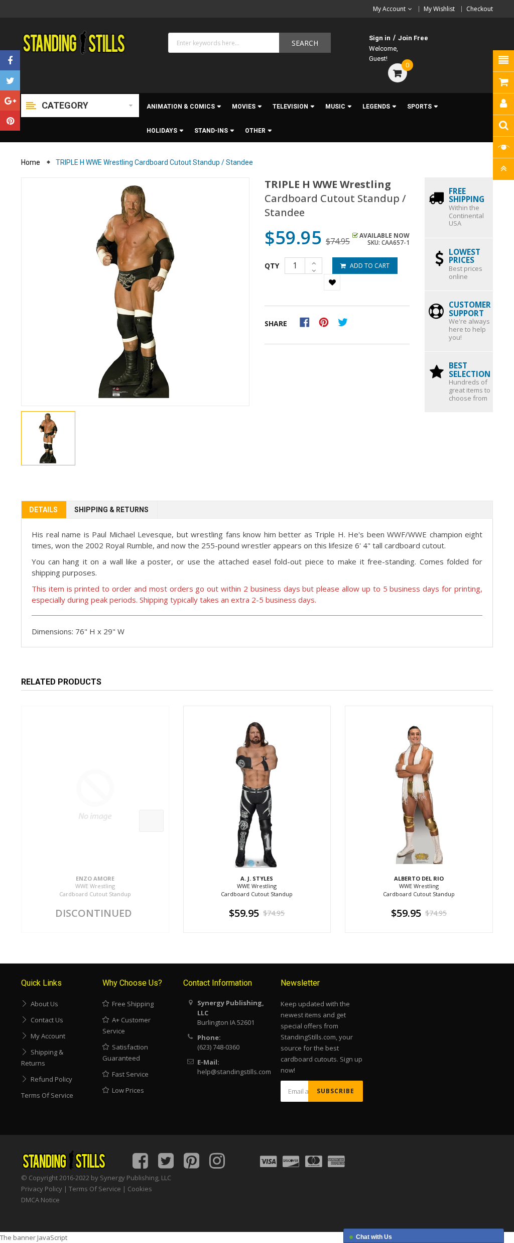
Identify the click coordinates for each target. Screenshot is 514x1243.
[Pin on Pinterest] (327, 321)
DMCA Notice (40, 1199)
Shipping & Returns (111, 509)
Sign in (380, 38)
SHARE (276, 323)
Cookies (139, 1188)
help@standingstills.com (234, 1071)
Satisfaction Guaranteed (125, 1052)
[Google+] (10, 100)
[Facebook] (10, 60)
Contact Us (45, 1019)
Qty (272, 265)
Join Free (413, 38)
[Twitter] (10, 80)
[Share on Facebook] (308, 321)
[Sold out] (151, 821)
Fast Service (129, 1074)
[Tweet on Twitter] (345, 321)
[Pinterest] (10, 121)
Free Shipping (131, 1003)
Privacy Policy (41, 1188)
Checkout (479, 9)
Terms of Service (47, 1095)
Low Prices (126, 1090)
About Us (43, 1003)
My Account (46, 1035)
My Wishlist (439, 9)
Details (43, 509)
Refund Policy (50, 1079)
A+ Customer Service (126, 1025)
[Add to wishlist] (332, 282)
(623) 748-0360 (218, 1046)
